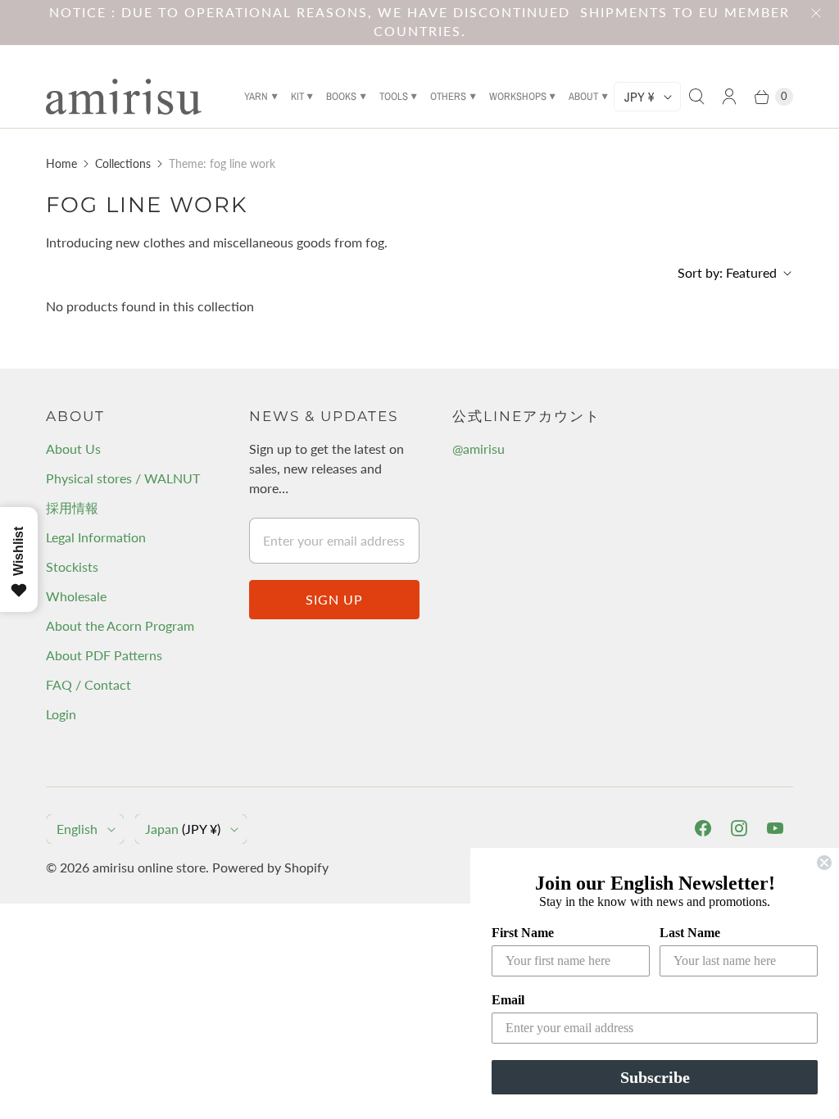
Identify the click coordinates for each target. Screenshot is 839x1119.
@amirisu (478, 448)
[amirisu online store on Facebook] (703, 828)
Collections (123, 163)
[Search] (696, 96)
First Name (523, 933)
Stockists (72, 566)
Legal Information (96, 537)
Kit (297, 96)
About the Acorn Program (120, 625)
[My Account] (729, 96)
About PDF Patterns (104, 655)
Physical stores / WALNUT (123, 478)
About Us (73, 448)
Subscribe (655, 1077)
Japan (182, 828)
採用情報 (72, 507)
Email (508, 1000)
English (77, 828)
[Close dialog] (824, 862)
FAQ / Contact (88, 684)
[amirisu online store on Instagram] (739, 828)
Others (448, 96)
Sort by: (727, 272)
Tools (393, 96)
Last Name (690, 933)
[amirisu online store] (124, 97)
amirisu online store (149, 867)
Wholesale (76, 596)
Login (61, 714)
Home (61, 163)
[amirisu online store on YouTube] (775, 828)
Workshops (517, 96)
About (583, 96)
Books (341, 96)
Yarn (256, 96)
